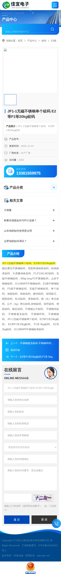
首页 (20, 40)
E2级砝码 (56, 40)
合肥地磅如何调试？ (15, 241)
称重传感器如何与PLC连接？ (20, 220)
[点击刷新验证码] (43, 498)
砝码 (44, 40)
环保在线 (18, 555)
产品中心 (32, 40)
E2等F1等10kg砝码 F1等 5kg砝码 (38, 356)
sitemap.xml (43, 555)
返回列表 (15, 350)
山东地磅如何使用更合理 (18, 230)
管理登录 (30, 555)
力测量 (8, 210)
